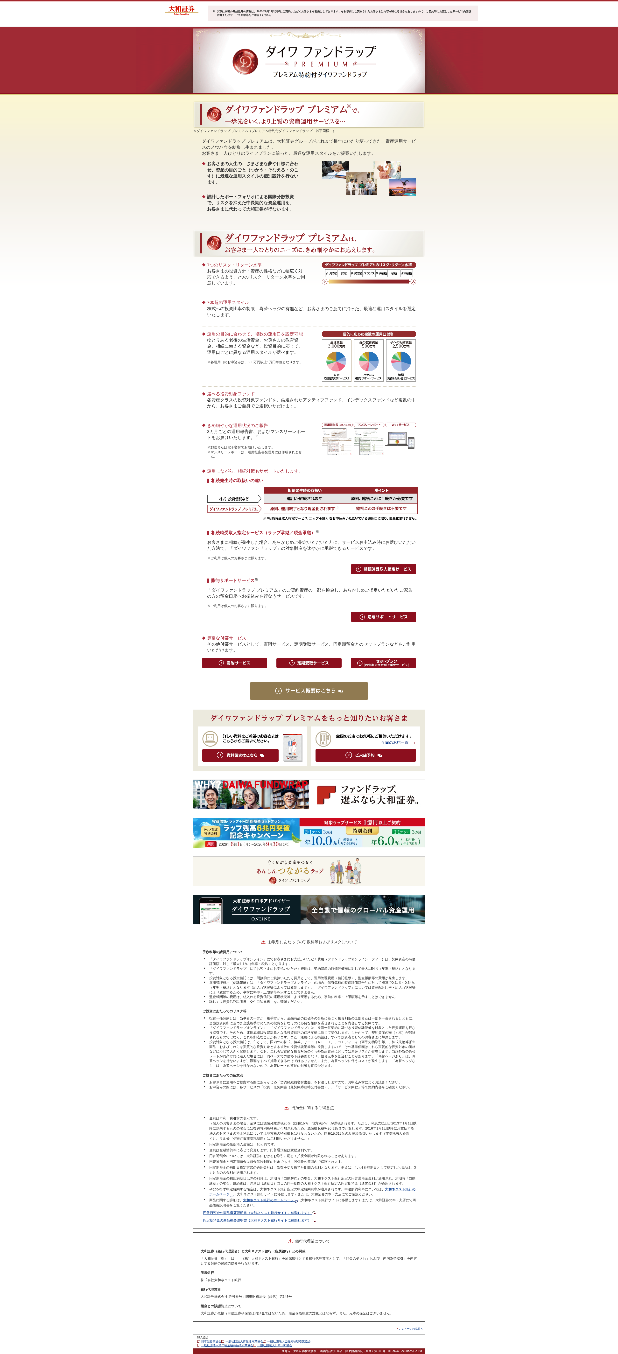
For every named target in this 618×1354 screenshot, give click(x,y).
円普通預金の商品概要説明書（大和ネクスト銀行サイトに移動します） (257, 1213)
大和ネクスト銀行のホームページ (269, 1200)
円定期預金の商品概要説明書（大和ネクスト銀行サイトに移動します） (257, 1220)
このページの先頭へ (411, 1328)
